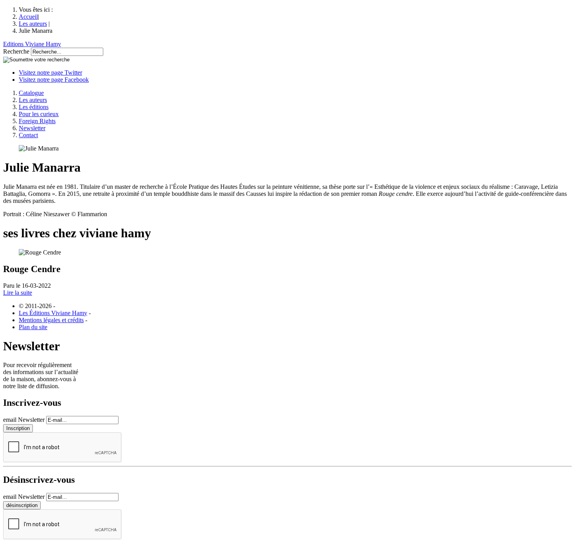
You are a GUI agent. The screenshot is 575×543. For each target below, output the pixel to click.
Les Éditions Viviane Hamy (53, 313)
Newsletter (32, 128)
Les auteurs (33, 23)
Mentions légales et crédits (51, 320)
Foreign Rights (37, 121)
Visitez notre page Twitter (50, 72)
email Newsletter (24, 419)
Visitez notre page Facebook (54, 79)
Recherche (16, 51)
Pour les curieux (39, 114)
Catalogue (31, 93)
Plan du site (33, 327)
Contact (28, 135)
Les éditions (34, 107)
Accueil (28, 16)
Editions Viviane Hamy (32, 44)
